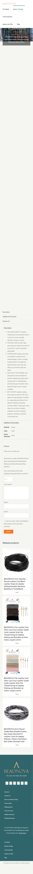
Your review (8, 484)
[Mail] (26, 783)
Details (17, 592)
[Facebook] (6, 783)
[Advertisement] (16, 59)
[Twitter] (18, 783)
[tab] (16, 312)
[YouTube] (22, 783)
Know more (22, 833)
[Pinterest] (14, 783)
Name (6, 502)
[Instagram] (10, 783)
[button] (22, 24)
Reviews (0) (6, 321)
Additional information (9, 316)
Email (6, 511)
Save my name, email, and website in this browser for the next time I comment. (16, 524)
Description (6, 312)
